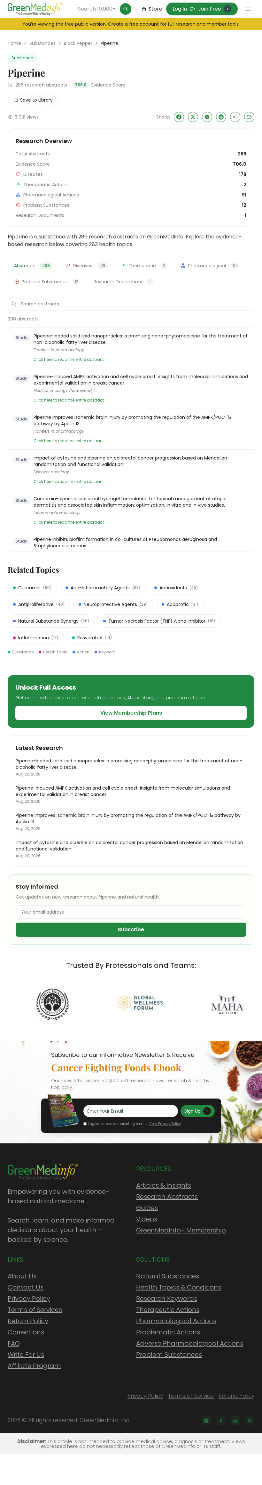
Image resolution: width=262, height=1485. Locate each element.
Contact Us (25, 1287)
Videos (146, 1219)
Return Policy (28, 1320)
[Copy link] (235, 117)
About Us (22, 1276)
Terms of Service (191, 1396)
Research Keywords (166, 1298)
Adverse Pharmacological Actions (189, 1343)
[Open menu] (248, 9)
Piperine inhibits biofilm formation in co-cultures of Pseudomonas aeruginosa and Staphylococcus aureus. (125, 542)
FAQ (14, 1343)
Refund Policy (236, 1396)
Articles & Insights (163, 1185)
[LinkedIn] (235, 1420)
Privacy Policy (29, 1298)
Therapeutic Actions (167, 1309)
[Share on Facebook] (179, 117)
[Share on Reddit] (221, 117)
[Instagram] (206, 1420)
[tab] (33, 266)
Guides (147, 1207)
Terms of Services (35, 1309)
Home (14, 43)
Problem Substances (169, 1354)
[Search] (125, 9)
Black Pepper (78, 43)
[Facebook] (221, 1420)
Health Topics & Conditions (178, 1287)
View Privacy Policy (165, 1123)
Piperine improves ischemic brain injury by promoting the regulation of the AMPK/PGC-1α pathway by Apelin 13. (132, 420)
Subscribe (131, 929)
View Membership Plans (131, 713)
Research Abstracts (167, 1196)
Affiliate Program (34, 1365)
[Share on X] (193, 117)
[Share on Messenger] (207, 117)
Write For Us (26, 1354)
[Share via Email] (249, 117)
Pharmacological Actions (176, 1320)
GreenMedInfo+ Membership (181, 1230)
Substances (42, 43)
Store (155, 8)
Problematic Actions (168, 1332)
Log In (180, 8)
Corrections (26, 1332)
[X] (249, 1420)
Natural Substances (167, 1276)
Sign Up (192, 1111)
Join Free (209, 8)
